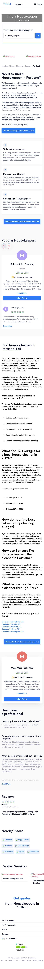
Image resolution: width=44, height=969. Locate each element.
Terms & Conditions (9, 960)
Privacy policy (37, 960)
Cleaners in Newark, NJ (11, 624)
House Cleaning (16, 66)
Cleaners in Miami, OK (10, 629)
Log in (39, 4)
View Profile (22, 298)
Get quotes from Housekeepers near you (22, 221)
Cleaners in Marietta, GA (12, 627)
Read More (6, 784)
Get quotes (22, 898)
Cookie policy (24, 960)
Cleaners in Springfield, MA (13, 622)
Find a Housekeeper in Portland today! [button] (18, 130)
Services (5, 66)
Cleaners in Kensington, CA (13, 631)
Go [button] (38, 35)
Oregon (28, 66)
